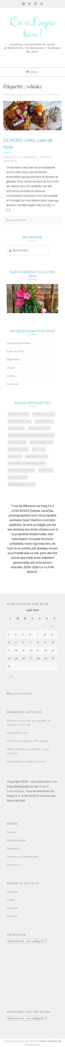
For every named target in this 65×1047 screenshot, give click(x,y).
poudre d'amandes (26, 463)
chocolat (19, 421)
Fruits (45, 157)
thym (46, 470)
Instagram (12, 908)
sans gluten (21, 470)
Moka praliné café (17, 732)
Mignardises (13, 359)
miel (39, 449)
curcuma (39, 428)
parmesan (37, 456)
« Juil (10, 676)
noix (15, 456)
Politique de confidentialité (22, 856)
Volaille (11, 375)
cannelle (44, 414)
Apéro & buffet (15, 351)
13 (30, 642)
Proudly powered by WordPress (20, 1041)
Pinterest (12, 916)
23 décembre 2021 (16, 220)
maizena (18, 449)
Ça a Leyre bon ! (32, 28)
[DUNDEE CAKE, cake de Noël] (32, 129)
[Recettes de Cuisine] (19, 693)
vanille (17, 477)
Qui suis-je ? (14, 864)
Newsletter (13, 848)
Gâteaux (10, 161)
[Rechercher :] (28, 250)
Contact (11, 832)
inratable (41, 442)
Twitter (11, 899)
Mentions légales (16, 840)
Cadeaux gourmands (21, 157)
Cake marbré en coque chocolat (26, 761)
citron (44, 421)
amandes (18, 414)
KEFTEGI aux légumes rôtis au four (27, 741)
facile (17, 442)
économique (21, 484)
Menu (34, 72)
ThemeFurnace (32, 1044)
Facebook (12, 891)
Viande (11, 367)
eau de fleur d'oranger (31, 435)
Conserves (13, 384)
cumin (16, 428)
